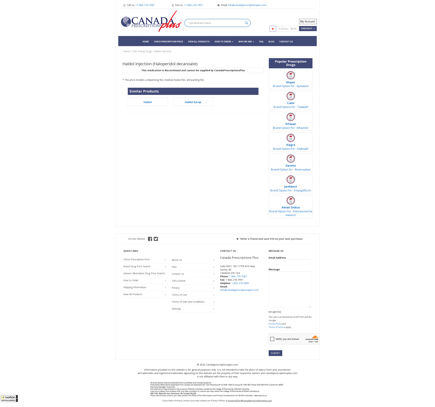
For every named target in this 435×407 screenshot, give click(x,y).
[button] (9, 398)
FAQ (261, 41)
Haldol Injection (162, 51)
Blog (271, 41)
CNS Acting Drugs (142, 51)
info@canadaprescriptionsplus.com (247, 5)
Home (146, 41)
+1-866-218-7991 (193, 5)
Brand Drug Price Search (136, 266)
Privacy (176, 287)
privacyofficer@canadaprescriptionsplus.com (250, 400)
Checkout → (308, 28)
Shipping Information (134, 287)
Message (274, 269)
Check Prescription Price (168, 41)
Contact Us (286, 41)
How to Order (223, 41)
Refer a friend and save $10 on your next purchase (271, 238)
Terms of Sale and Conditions (188, 301)
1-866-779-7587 (238, 276)
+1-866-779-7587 (144, 5)
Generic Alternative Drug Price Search (143, 273)
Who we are (245, 41)
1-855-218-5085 (240, 283)
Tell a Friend (178, 280)
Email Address (277, 257)
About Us (177, 259)
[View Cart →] (272, 29)
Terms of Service (277, 327)
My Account (307, 21)
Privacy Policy (275, 323)
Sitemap (176, 308)
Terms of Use (179, 294)
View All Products (199, 41)
